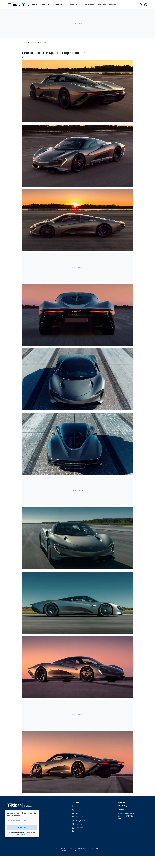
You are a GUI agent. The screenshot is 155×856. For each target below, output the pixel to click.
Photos (79, 5)
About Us (121, 802)
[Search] (141, 4)
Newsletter (101, 5)
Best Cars (112, 5)
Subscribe (22, 827)
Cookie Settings (83, 848)
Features (58, 4)
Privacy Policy (29, 832)
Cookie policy (71, 848)
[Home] (21, 5)
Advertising (122, 806)
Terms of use (95, 848)
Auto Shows (90, 5)
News (34, 4)
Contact (121, 810)
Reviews (45, 4)
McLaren (33, 42)
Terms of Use (21, 834)
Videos (71, 5)
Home (24, 42)
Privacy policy (60, 848)
